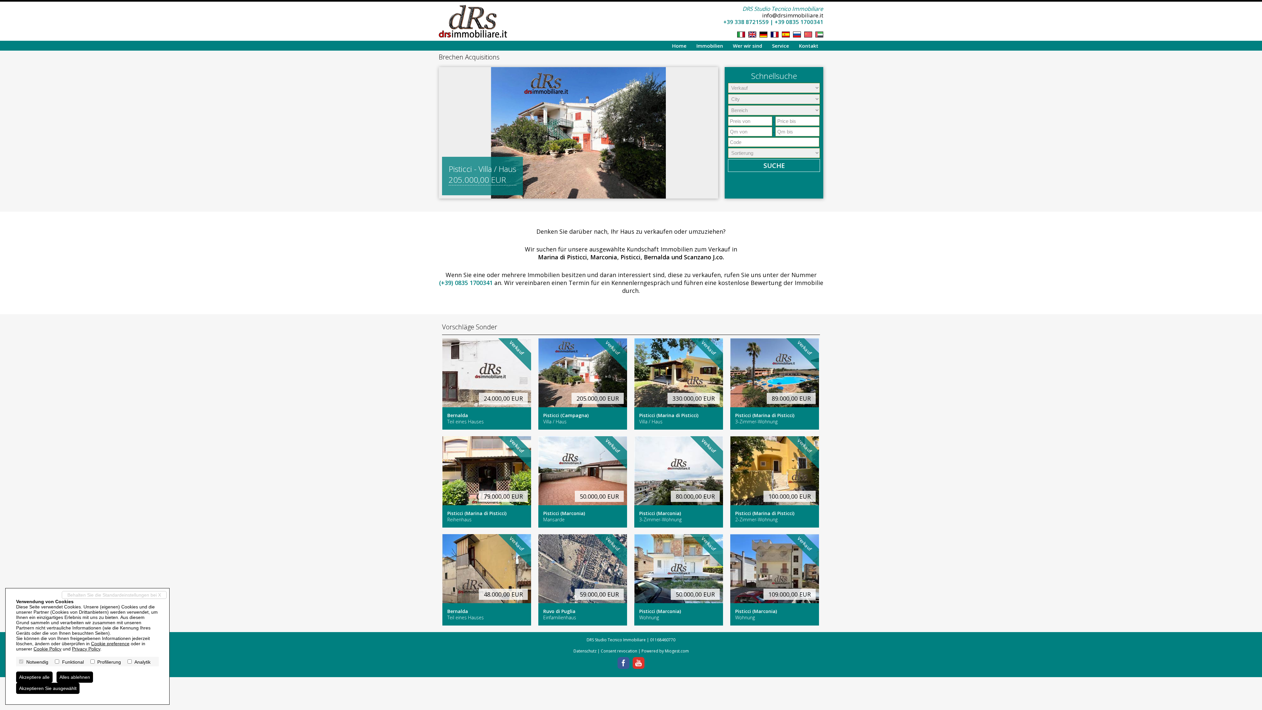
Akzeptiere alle (34, 677)
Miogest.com (677, 651)
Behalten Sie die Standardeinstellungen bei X (114, 595)
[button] (444, 133)
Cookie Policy (47, 648)
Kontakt (808, 45)
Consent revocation (619, 651)
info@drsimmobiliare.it (792, 15)
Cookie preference (110, 643)
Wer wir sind (747, 45)
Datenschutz (584, 651)
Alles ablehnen (74, 677)
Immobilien (709, 45)
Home (679, 45)
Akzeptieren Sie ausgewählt (48, 688)
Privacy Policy (86, 648)
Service (780, 45)
